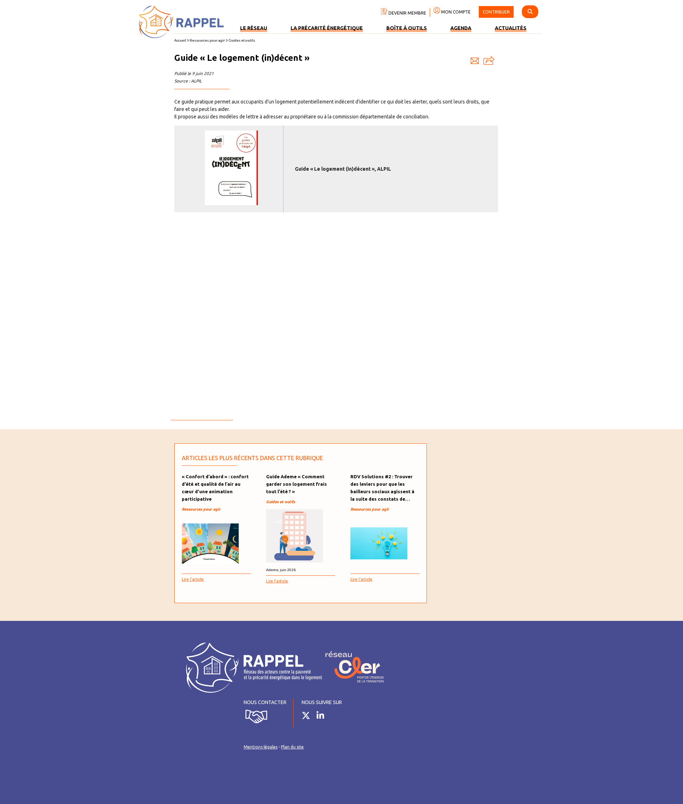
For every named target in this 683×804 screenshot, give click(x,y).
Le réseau (253, 28)
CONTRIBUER (496, 12)
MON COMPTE (455, 12)
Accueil (180, 40)
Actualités (510, 28)
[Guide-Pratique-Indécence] (231, 203)
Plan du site (292, 747)
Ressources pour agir (207, 40)
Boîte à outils (406, 28)
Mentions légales (260, 747)
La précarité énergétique (327, 28)
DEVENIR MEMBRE (406, 13)
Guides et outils (241, 40)
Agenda (460, 28)
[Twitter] (309, 717)
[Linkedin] (323, 717)
